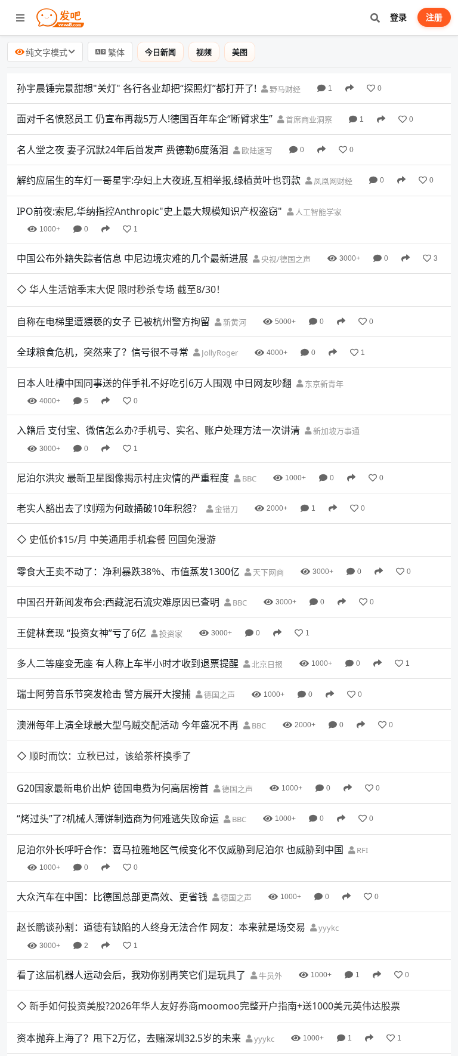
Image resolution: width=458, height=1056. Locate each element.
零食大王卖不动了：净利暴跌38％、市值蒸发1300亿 (128, 571)
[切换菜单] (20, 18)
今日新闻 (160, 52)
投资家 (169, 633)
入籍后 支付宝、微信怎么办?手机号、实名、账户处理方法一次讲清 (158, 430)
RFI (361, 850)
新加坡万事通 (335, 430)
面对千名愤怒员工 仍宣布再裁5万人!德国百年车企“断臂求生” (145, 118)
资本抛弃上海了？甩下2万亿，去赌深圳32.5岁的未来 (129, 1038)
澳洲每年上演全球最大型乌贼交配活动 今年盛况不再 (128, 724)
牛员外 (269, 975)
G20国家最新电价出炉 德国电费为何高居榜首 (113, 788)
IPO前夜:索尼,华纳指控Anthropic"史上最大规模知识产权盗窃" (149, 211)
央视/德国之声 (285, 259)
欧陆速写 (256, 150)
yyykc (328, 927)
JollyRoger (219, 352)
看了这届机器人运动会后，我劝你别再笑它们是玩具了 (131, 974)
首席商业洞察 (308, 119)
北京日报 (266, 664)
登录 (398, 17)
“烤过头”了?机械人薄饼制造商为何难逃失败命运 (118, 818)
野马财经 (284, 89)
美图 (239, 52)
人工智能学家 (317, 211)
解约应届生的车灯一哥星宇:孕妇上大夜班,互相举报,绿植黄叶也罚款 (159, 180)
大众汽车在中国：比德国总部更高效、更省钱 (112, 896)
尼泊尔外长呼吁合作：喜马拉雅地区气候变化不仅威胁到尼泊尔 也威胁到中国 (180, 849)
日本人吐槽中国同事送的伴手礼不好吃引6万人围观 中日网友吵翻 (154, 383)
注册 (434, 17)
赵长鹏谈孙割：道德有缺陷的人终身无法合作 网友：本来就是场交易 (161, 927)
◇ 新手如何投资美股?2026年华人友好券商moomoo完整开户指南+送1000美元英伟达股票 (208, 1005)
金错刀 (225, 509)
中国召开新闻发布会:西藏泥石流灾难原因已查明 (118, 602)
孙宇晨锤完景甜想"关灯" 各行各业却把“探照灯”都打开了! (136, 88)
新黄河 (233, 322)
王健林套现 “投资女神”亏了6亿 (81, 633)
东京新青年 (323, 383)
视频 (204, 52)
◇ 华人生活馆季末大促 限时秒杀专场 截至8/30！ (121, 289)
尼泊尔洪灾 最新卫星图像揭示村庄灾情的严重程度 (123, 477)
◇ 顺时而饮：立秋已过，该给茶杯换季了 (104, 755)
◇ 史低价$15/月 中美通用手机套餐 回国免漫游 (116, 539)
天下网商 (267, 572)
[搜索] (374, 17)
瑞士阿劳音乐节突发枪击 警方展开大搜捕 (104, 693)
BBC (248, 478)
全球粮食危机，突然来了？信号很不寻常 (102, 352)
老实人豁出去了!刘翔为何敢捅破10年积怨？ (109, 508)
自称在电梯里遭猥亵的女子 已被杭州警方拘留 (113, 321)
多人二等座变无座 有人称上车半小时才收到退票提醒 (128, 663)
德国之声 (218, 694)
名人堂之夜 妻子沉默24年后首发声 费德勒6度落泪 (122, 149)
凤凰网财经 (332, 180)
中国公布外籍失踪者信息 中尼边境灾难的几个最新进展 (132, 258)
